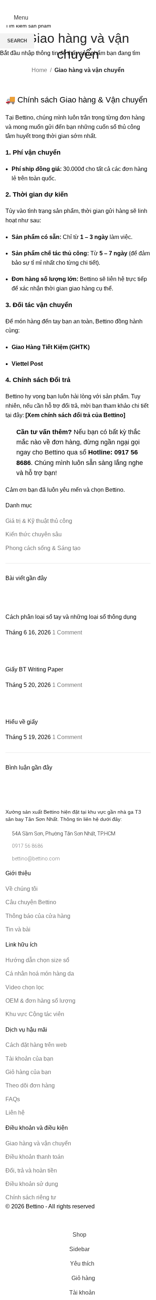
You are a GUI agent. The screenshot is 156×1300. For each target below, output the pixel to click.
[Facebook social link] (73, 5)
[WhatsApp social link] (82, 5)
